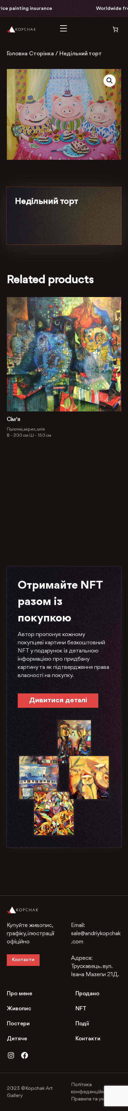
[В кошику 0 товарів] (110, 29)
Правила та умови (92, 1099)
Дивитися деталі (58, 700)
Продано (87, 994)
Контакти (23, 959)
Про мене (19, 994)
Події (82, 1024)
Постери (18, 1024)
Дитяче (17, 1039)
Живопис (19, 1009)
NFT (80, 1009)
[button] (109, 80)
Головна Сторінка (30, 54)
